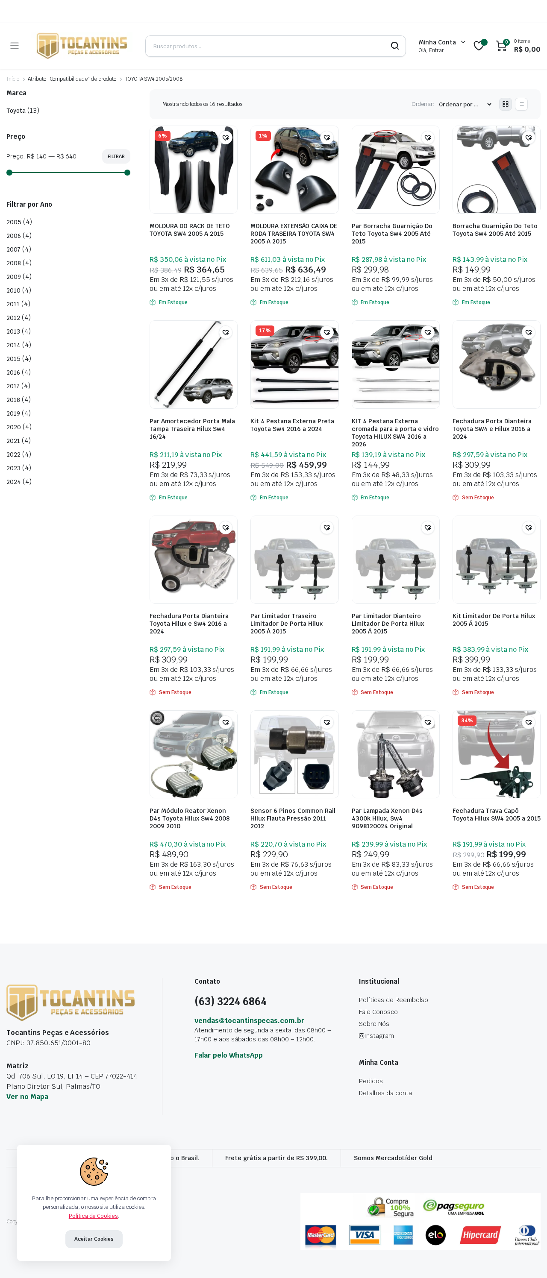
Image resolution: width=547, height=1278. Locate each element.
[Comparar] (230, 154)
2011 (13, 304)
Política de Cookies (93, 1215)
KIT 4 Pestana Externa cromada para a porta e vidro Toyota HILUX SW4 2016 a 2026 (395, 432)
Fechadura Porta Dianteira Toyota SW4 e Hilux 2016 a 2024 (492, 428)
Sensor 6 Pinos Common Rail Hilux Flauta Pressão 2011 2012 (292, 818)
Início (12, 79)
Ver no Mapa (27, 1096)
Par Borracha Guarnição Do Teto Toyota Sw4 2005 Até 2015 (392, 233)
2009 (13, 277)
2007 (13, 249)
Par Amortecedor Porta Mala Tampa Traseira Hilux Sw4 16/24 (192, 428)
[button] (225, 137)
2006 (13, 236)
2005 (13, 222)
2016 (13, 372)
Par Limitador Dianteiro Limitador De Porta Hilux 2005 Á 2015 (388, 623)
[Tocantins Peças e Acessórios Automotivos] (81, 46)
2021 (13, 441)
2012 (13, 318)
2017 (13, 386)
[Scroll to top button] (527, 1258)
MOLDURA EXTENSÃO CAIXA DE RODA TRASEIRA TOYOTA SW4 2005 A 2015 (293, 233)
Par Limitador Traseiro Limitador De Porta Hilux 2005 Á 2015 (286, 623)
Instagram (379, 1036)
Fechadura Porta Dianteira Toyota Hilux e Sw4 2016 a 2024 (189, 623)
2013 (13, 331)
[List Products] (521, 104)
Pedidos (371, 1081)
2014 (13, 345)
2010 (13, 290)
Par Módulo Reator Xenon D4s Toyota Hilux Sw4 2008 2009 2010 (189, 818)
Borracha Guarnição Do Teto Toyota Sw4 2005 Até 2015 (495, 229)
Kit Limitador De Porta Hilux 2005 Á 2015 (494, 619)
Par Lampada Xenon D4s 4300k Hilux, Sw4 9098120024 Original (387, 818)
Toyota (16, 110)
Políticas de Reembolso (393, 1000)
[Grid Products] (505, 104)
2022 (13, 454)
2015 (13, 359)
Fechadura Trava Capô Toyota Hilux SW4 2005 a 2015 (497, 814)
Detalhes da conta (385, 1093)
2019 (13, 413)
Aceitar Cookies (94, 1239)
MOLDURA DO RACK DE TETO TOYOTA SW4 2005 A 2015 (190, 229)
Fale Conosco (378, 1012)
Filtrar (116, 156)
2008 (13, 263)
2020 (13, 427)
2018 (13, 400)
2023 (13, 468)
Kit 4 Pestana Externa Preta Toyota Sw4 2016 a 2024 (292, 425)
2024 (13, 482)
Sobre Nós (374, 1024)
